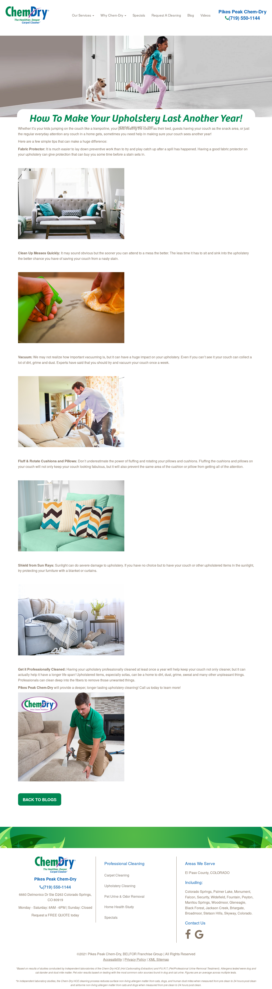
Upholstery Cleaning (119, 885)
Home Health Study (119, 906)
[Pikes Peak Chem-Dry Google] (199, 934)
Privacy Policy (135, 959)
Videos (205, 15)
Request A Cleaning (166, 15)
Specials (139, 15)
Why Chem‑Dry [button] (112, 15)
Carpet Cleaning (116, 875)
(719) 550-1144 (244, 17)
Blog (190, 15)
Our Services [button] (82, 15)
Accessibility (112, 959)
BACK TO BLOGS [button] (40, 799)
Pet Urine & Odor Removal (124, 896)
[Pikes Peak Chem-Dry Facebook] (188, 934)
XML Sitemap (159, 959)
